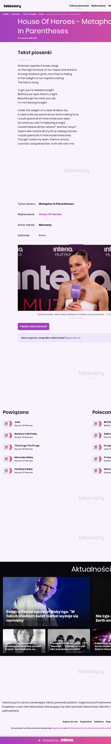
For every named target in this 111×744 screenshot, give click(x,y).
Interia (6, 14)
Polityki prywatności (77, 728)
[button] (79, 5)
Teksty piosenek (29, 14)
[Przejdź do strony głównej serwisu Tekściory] (12, 5)
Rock (41, 14)
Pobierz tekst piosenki (33, 326)
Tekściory (15, 14)
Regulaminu (57, 728)
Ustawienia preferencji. (99, 728)
